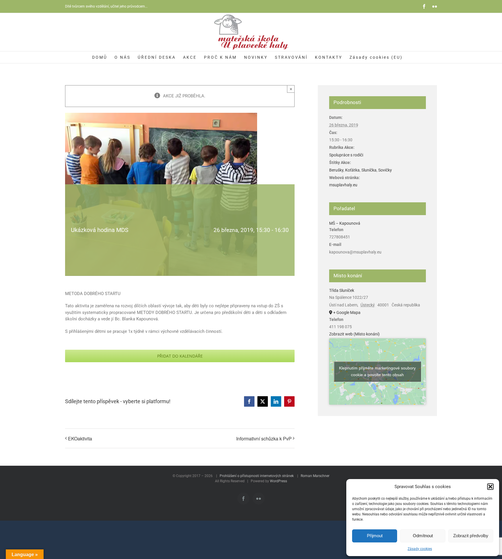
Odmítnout (423, 535)
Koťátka (352, 170)
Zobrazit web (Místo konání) (354, 334)
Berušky (336, 170)
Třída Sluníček (341, 290)
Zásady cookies (420, 549)
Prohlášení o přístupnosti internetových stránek (257, 476)
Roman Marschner (315, 476)
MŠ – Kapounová (344, 223)
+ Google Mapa (347, 312)
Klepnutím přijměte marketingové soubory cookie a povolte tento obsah (377, 371)
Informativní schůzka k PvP (264, 438)
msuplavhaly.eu (343, 185)
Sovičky (385, 170)
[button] (490, 487)
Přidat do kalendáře (180, 355)
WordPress (278, 481)
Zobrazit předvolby (470, 535)
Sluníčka (368, 170)
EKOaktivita (80, 438)
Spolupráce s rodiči (346, 155)
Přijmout (375, 535)
